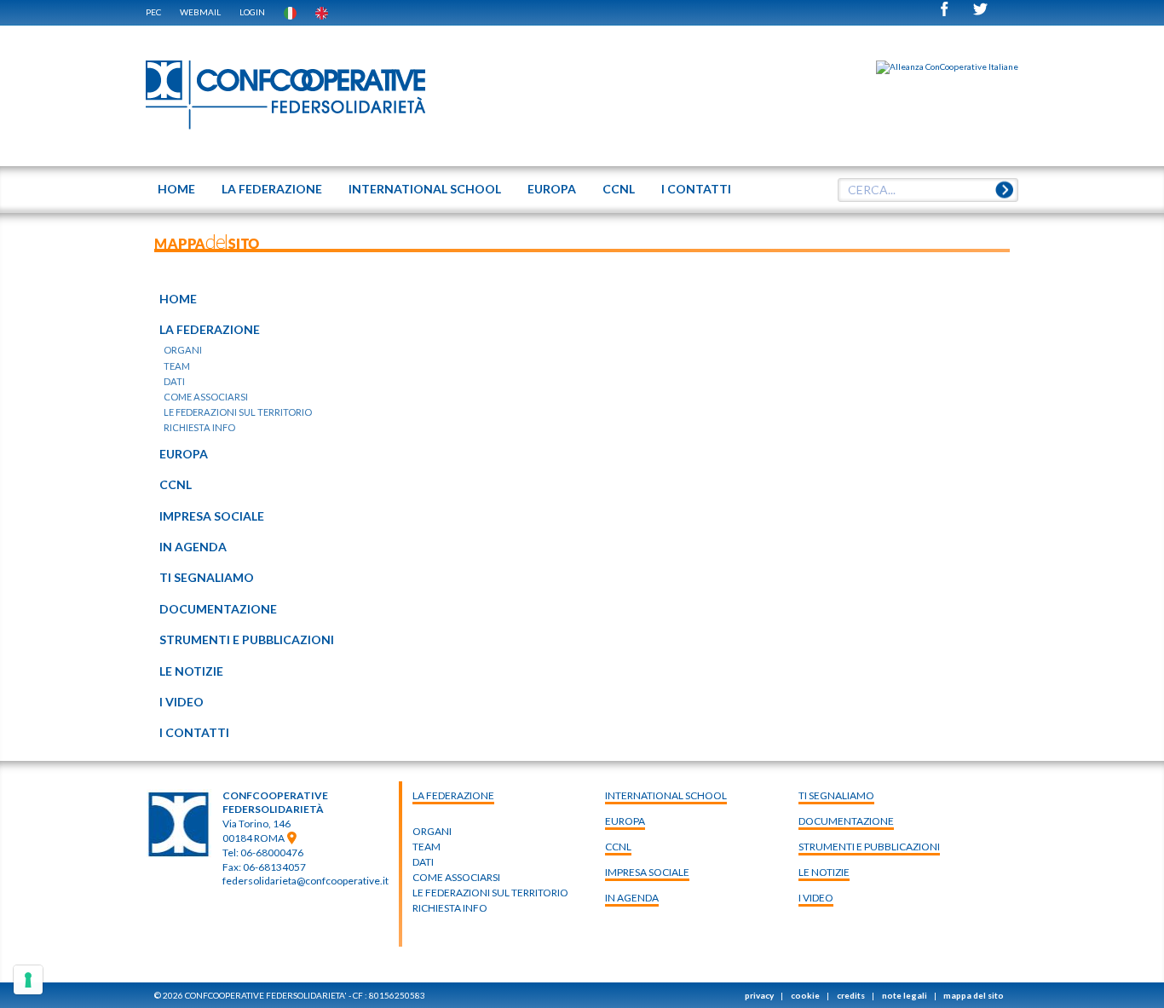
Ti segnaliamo (836, 795)
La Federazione (453, 795)
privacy (759, 995)
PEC (153, 12)
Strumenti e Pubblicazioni (869, 846)
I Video (815, 897)
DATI (423, 861)
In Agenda (632, 897)
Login (252, 12)
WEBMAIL (200, 12)
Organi (432, 831)
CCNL (618, 846)
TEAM (426, 846)
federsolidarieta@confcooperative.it (305, 880)
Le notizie (824, 872)
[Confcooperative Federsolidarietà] (286, 95)
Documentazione (846, 821)
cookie (805, 995)
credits (851, 995)
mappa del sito (973, 995)
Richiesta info (449, 907)
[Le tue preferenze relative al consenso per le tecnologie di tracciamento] (28, 979)
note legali (904, 995)
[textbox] (922, 190)
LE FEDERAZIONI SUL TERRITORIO (490, 892)
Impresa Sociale (647, 872)
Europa (625, 821)
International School (666, 795)
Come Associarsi (456, 877)
